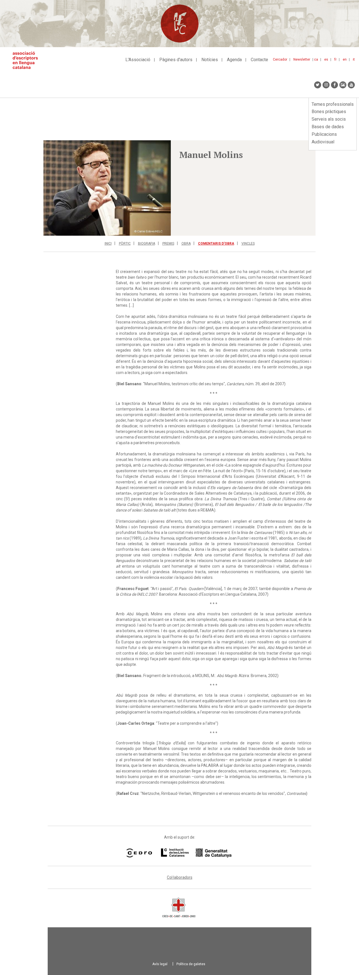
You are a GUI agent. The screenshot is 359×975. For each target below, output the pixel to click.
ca (316, 59)
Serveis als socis (329, 119)
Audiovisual (323, 141)
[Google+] (342, 84)
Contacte (259, 59)
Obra (186, 244)
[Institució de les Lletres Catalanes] (196, 852)
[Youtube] (351, 84)
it (354, 59)
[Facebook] (334, 84)
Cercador (280, 59)
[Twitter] (317, 84)
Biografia (146, 244)
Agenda (234, 59)
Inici (108, 244)
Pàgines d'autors (175, 59)
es (326, 59)
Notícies (209, 59)
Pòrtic (125, 244)
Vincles (248, 244)
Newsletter (301, 59)
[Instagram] (326, 84)
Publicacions (324, 134)
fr (335, 59)
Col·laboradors (179, 877)
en (345, 59)
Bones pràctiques (329, 111)
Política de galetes (190, 964)
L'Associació (137, 59)
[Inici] (27, 60)
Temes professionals (333, 104)
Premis (168, 244)
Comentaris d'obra (216, 244)
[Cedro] (139, 852)
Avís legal (159, 964)
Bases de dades (328, 126)
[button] (107, 188)
